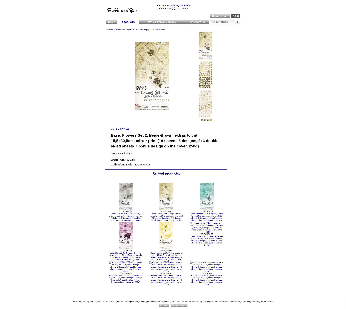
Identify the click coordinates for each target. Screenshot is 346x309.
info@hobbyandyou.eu (178, 5)
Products (128, 22)
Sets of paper (145, 30)
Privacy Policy (179, 305)
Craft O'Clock (159, 30)
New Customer (219, 16)
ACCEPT (163, 305)
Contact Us (197, 22)
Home (111, 22)
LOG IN (235, 16)
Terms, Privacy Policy (162, 22)
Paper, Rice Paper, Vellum (126, 30)
